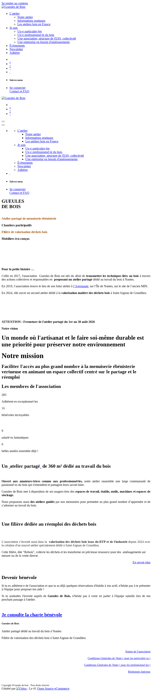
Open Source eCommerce (53, 688)
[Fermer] (3, 125)
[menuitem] (15, 13)
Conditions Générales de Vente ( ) (119, 658)
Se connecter (18, 87)
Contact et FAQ (19, 91)
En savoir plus (141, 562)
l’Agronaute (80, 286)
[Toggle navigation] (3, 121)
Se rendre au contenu (15, 3)
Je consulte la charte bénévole (32, 614)
